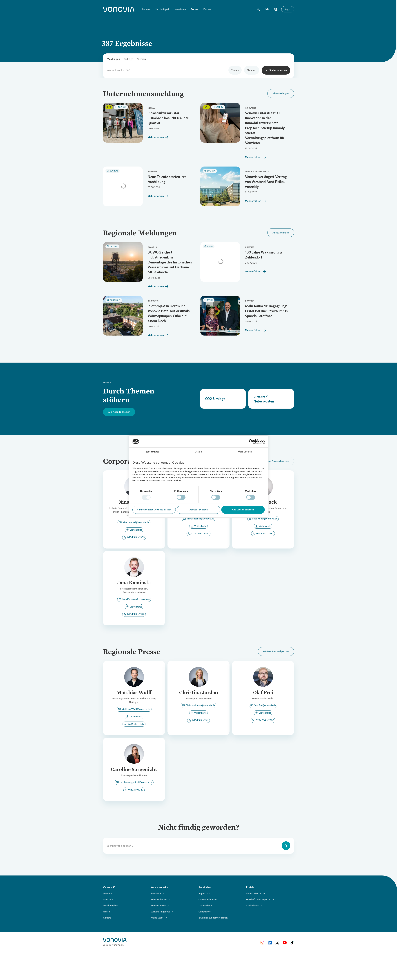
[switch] (181, 497)
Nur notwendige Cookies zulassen (154, 509)
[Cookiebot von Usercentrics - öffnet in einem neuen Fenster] (251, 441)
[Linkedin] (270, 942)
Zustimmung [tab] (152, 451)
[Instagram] (262, 942)
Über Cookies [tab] (245, 451)
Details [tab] (198, 451)
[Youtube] (285, 942)
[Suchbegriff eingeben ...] (286, 845)
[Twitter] (277, 942)
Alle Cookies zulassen (243, 509)
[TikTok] (292, 942)
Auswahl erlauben (199, 509)
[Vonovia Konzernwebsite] (118, 9)
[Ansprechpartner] (267, 9)
